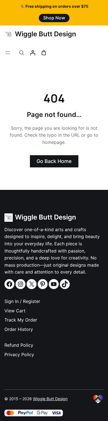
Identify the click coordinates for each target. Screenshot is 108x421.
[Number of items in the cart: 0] (44, 53)
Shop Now (54, 18)
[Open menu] (7, 52)
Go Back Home (54, 161)
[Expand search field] (21, 53)
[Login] (32, 52)
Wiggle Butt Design (45, 34)
